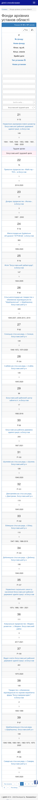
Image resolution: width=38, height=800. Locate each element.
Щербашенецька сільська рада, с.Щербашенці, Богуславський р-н (19, 728)
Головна (4, 9)
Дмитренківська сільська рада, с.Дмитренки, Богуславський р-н (19, 494)
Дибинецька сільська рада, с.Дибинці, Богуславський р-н (19, 558)
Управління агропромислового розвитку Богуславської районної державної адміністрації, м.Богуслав (19, 126)
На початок (8, 784)
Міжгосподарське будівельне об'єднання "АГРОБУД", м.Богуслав (19, 234)
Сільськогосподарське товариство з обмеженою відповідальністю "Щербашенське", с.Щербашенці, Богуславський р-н (19, 301)
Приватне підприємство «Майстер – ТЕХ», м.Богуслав (19, 170)
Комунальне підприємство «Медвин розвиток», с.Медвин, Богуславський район (19, 626)
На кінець (14, 787)
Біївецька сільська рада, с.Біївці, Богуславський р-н (19, 526)
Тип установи (17, 60)
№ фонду (19, 39)
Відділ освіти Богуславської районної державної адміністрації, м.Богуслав (19, 659)
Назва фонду (19, 43)
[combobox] (19, 102)
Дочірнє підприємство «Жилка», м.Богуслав (19, 202)
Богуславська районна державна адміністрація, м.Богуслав (19, 430)
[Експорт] (32, 30)
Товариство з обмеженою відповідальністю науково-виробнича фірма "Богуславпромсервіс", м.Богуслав (19, 694)
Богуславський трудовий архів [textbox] (20, 107)
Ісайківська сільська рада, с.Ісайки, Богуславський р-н (19, 367)
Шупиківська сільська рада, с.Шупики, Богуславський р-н (19, 462)
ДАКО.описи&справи (11, 2)
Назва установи (19, 64)
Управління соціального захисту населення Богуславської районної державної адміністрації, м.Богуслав (19, 592)
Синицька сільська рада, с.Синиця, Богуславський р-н (19, 335)
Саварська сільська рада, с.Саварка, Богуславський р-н (19, 762)
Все (26, 30)
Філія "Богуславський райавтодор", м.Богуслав (19, 266)
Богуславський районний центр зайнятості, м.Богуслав (19, 399)
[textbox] (18, 102)
